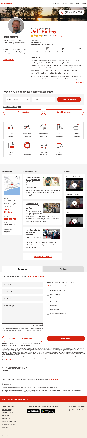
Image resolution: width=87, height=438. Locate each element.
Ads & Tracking (7, 410)
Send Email (66, 339)
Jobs (71, 3)
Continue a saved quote (12, 106)
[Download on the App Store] (33, 411)
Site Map (5, 427)
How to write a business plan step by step (33, 206)
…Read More (79, 82)
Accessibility (6, 415)
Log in (84, 3)
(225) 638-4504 (10, 219)
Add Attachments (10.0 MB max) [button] (23, 339)
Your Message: (8, 306)
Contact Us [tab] (22, 269)
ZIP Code (36, 99)
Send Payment (64, 112)
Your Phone (7, 291)
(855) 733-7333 (9, 359)
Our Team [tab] (63, 269)
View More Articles (43, 256)
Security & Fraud (7, 412)
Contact (78, 3)
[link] (7, 3)
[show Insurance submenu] (61, 3)
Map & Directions (8, 211)
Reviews (65, 3)
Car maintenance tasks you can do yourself (33, 180)
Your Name (7, 284)
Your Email (7, 298)
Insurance (56, 3)
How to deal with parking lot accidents (33, 232)
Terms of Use (6, 418)
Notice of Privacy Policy (9, 421)
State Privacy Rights (8, 424)
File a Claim (23, 112)
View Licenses (8, 59)
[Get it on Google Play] (48, 411)
